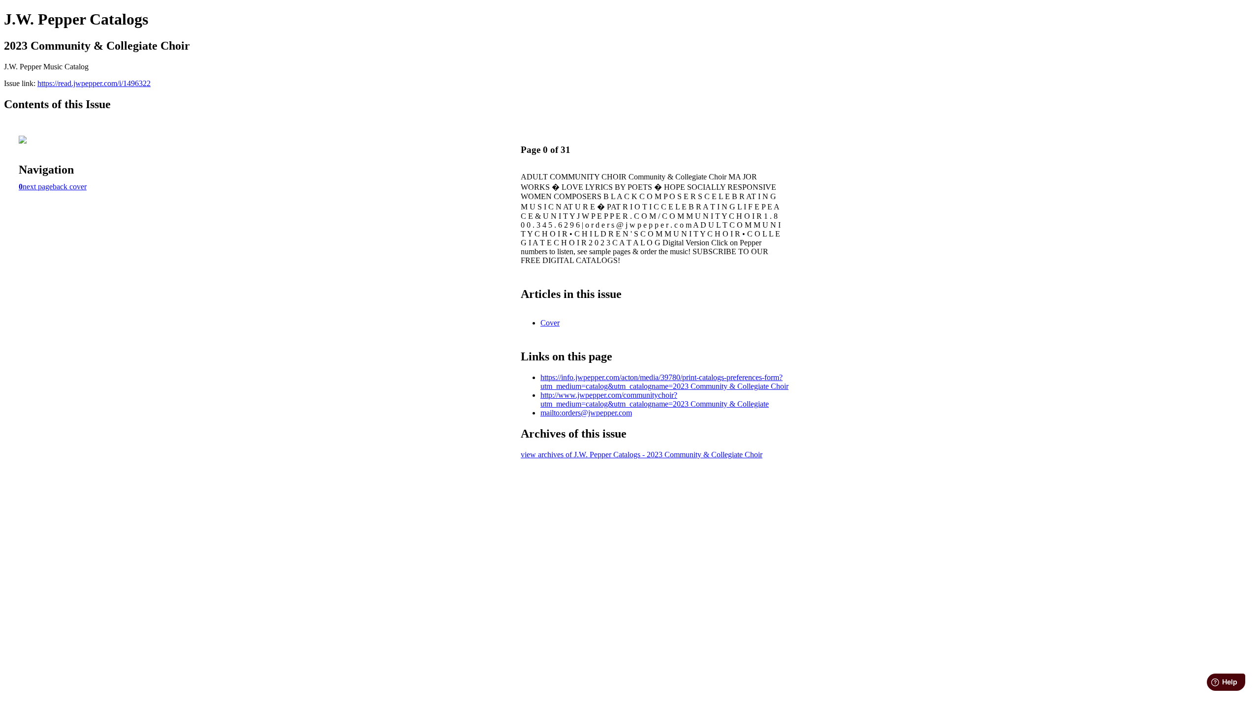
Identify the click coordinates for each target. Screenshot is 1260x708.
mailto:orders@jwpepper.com (586, 413)
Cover (550, 323)
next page (38, 186)
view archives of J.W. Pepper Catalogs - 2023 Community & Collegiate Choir (641, 454)
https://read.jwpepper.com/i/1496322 (94, 83)
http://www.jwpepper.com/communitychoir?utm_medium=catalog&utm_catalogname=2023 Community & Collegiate (654, 399)
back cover (70, 186)
